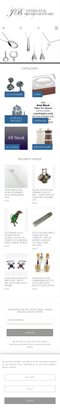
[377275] (47, 167)
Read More (30, 377)
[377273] (47, 255)
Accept (30, 401)
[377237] (19, 210)
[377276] (19, 167)
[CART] (3, 28)
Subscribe (29, 333)
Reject (30, 389)
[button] (21, 28)
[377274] (19, 255)
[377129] (47, 210)
